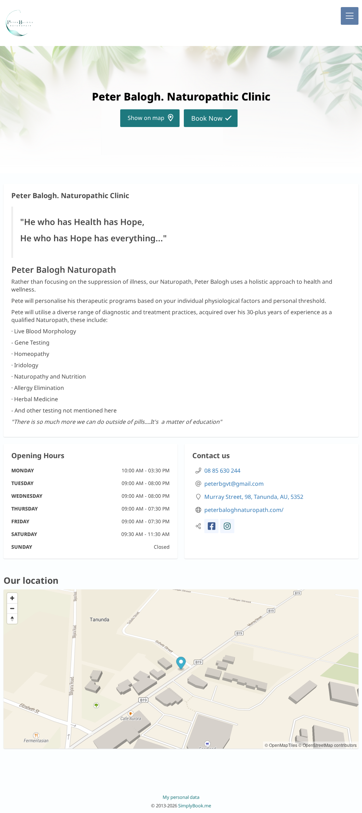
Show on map (146, 118)
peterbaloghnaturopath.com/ (244, 510)
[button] (349, 16)
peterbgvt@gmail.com (234, 484)
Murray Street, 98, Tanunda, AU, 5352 (253, 497)
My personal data (181, 797)
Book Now (206, 118)
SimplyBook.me (194, 805)
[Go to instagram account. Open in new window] (227, 526)
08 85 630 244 (222, 470)
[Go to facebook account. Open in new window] (211, 526)
